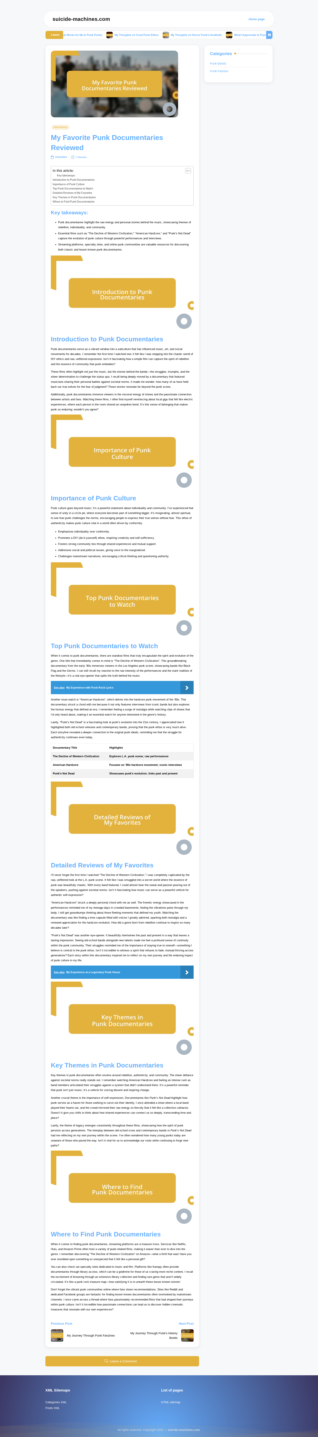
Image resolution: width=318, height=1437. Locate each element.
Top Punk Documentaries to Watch (73, 188)
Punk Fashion (219, 71)
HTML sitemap (170, 1402)
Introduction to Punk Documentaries (74, 179)
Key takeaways (66, 175)
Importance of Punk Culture (69, 184)
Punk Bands (218, 63)
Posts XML (52, 1408)
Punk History (60, 127)
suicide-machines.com (81, 19)
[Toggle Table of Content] (186, 171)
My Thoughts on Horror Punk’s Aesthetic (145, 34)
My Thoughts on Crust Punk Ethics (86, 34)
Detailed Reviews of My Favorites (72, 192)
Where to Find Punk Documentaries (74, 201)
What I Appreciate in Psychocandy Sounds (210, 34)
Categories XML (56, 1402)
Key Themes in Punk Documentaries (74, 197)
